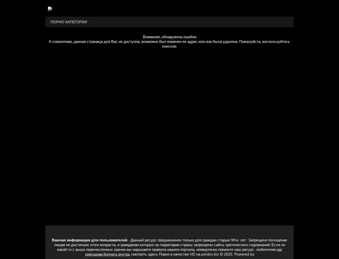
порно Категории (68, 22)
